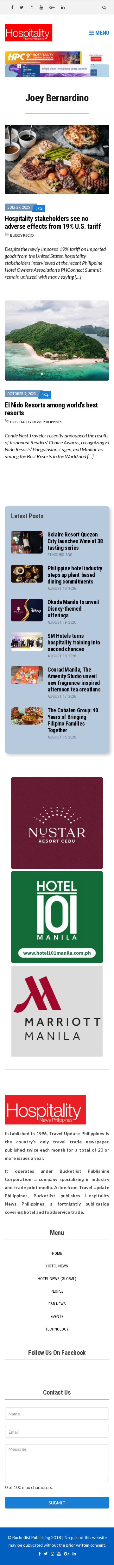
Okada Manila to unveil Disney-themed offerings (73, 609)
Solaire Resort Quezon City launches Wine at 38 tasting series (75, 541)
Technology (57, 1329)
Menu (101, 32)
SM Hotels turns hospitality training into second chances (74, 642)
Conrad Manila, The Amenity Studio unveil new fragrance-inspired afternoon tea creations (74, 679)
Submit (57, 1502)
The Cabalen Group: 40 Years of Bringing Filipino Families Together (73, 720)
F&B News (57, 1303)
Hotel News (57, 1266)
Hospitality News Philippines (36, 422)
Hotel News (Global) (57, 1278)
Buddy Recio (22, 235)
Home (57, 1253)
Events (57, 1316)
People (57, 1291)
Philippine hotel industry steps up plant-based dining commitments (75, 575)
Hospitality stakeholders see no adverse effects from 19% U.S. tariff (53, 222)
